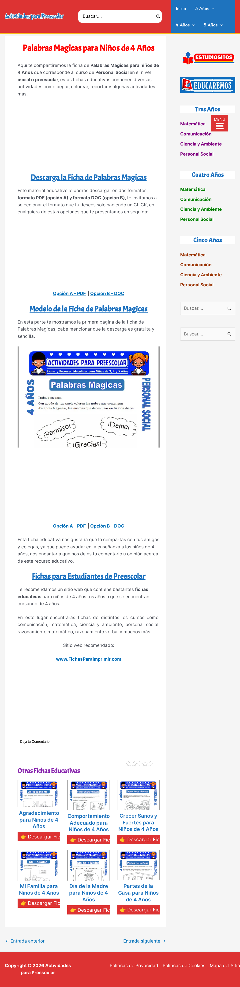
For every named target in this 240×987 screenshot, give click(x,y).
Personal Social (197, 154)
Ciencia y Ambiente (201, 144)
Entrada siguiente (144, 941)
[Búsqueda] (158, 16)
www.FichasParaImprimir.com (88, 659)
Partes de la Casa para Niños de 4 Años (138, 892)
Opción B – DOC (107, 293)
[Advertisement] (88, 137)
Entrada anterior (25, 941)
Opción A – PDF (69, 293)
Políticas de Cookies (184, 965)
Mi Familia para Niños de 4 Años (39, 889)
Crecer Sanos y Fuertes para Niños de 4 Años (138, 822)
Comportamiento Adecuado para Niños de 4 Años (89, 822)
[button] (211, 8)
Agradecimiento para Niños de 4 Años (39, 819)
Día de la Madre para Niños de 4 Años (88, 893)
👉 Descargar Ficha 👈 (46, 837)
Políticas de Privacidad (134, 965)
